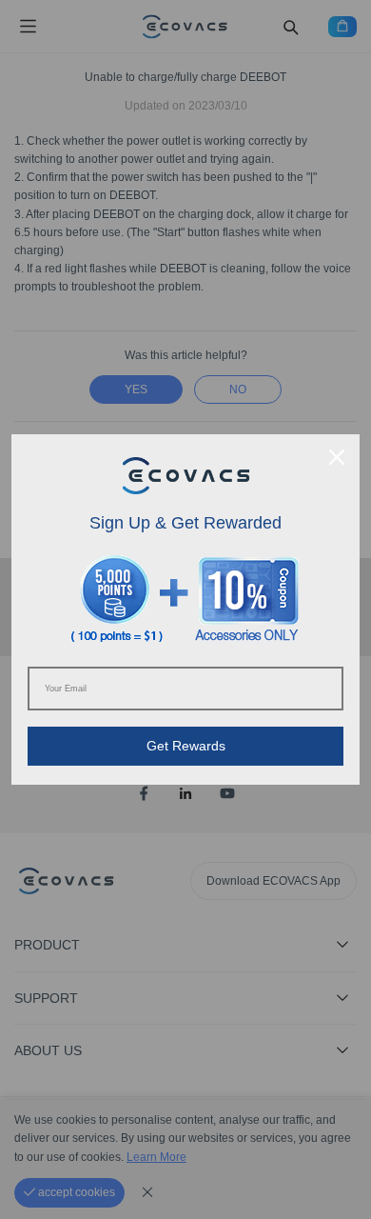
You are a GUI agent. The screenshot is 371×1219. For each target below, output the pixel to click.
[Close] (337, 457)
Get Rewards (185, 745)
